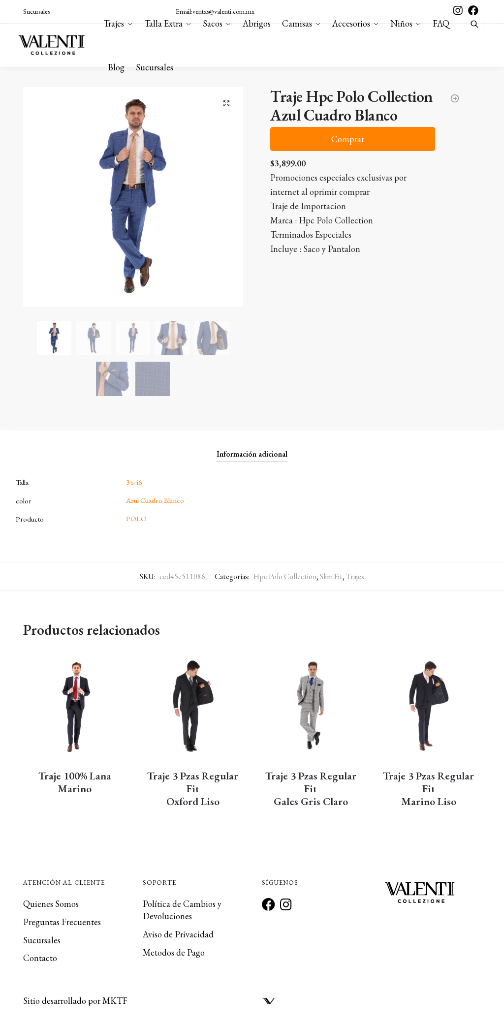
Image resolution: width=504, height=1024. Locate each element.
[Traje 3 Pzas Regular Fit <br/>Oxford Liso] (193, 706)
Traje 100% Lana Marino (74, 782)
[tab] (252, 446)
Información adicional (252, 454)
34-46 (134, 482)
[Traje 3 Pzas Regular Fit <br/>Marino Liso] (428, 706)
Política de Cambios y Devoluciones (182, 910)
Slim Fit (331, 576)
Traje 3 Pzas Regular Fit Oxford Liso (192, 789)
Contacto (40, 957)
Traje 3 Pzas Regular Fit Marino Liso (428, 789)
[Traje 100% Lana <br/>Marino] (74, 706)
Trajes (355, 576)
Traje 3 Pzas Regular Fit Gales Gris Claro (310, 789)
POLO (136, 518)
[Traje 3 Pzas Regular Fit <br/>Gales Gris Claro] (310, 706)
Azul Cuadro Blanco (155, 500)
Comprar (347, 139)
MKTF (114, 1000)
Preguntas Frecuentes (62, 922)
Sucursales (36, 11)
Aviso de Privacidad (178, 934)
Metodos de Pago (174, 952)
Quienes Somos (51, 903)
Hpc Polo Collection (284, 576)
